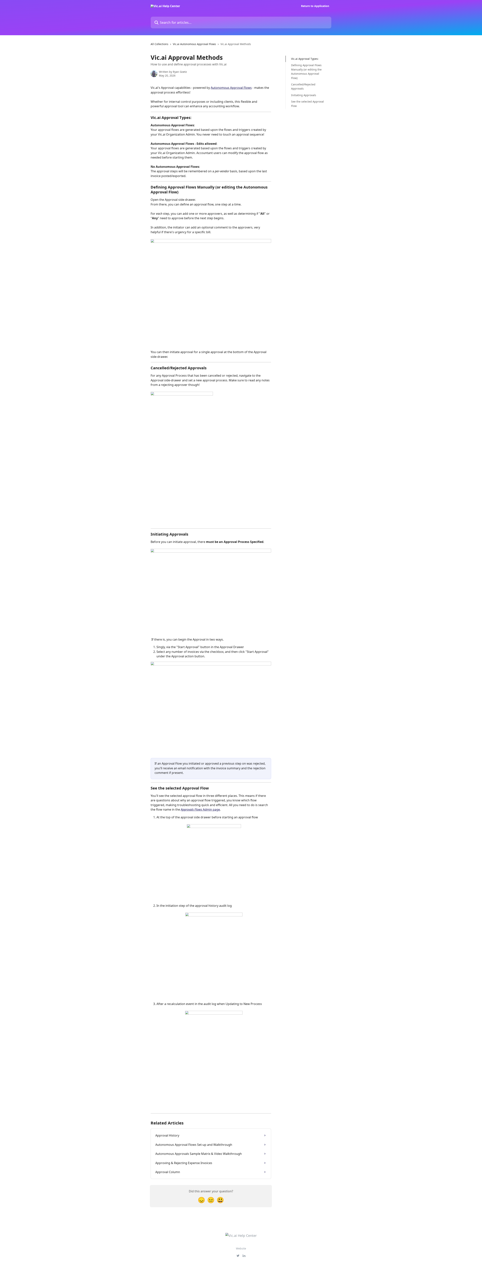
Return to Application (315, 6)
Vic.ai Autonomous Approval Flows (194, 44)
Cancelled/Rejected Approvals (303, 86)
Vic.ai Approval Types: (305, 59)
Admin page (211, 809)
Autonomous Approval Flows (231, 88)
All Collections (159, 44)
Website (241, 1248)
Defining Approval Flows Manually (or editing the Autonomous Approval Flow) (306, 71)
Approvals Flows (191, 809)
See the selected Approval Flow (307, 103)
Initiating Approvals (303, 95)
